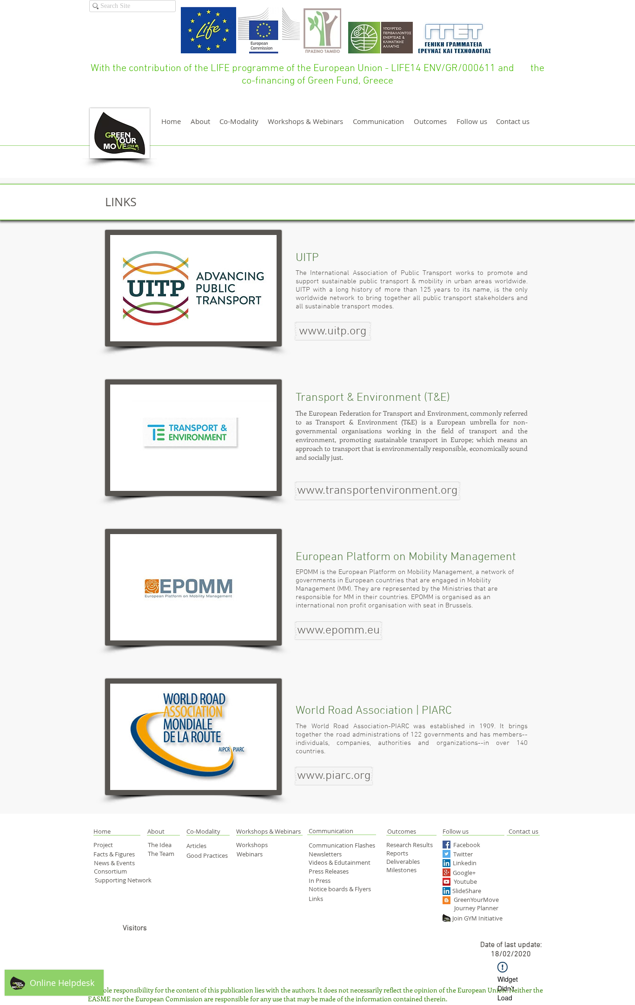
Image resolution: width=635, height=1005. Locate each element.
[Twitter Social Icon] (446, 854)
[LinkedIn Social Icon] (446, 863)
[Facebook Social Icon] (446, 844)
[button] (333, 331)
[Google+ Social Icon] (446, 872)
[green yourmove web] (446, 918)
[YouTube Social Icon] (446, 882)
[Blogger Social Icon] (446, 900)
